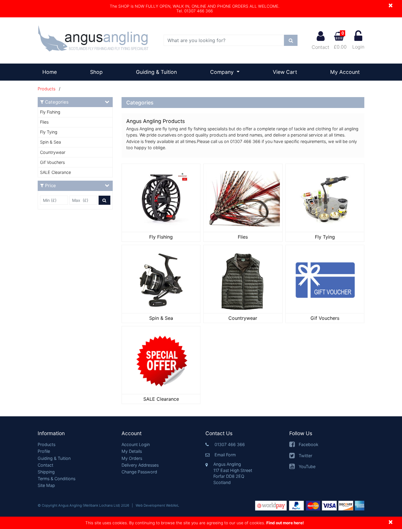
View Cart (285, 72)
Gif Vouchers (52, 162)
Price (50, 185)
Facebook (308, 444)
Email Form (225, 454)
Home (52, 72)
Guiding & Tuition (156, 72)
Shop (96, 72)
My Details (132, 451)
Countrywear (52, 152)
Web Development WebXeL (157, 505)
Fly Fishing (50, 111)
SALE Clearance (55, 172)
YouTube (307, 466)
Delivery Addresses (140, 465)
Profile (44, 451)
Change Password (139, 471)
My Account (345, 72)
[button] (75, 433)
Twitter (305, 455)
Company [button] (222, 72)
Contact (320, 47)
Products (46, 88)
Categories (57, 102)
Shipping (46, 471)
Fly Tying (48, 131)
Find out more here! (285, 522)
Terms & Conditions (56, 478)
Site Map (46, 485)
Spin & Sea (50, 141)
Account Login (136, 444)
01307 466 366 (230, 444)
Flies (44, 121)
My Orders (132, 458)
